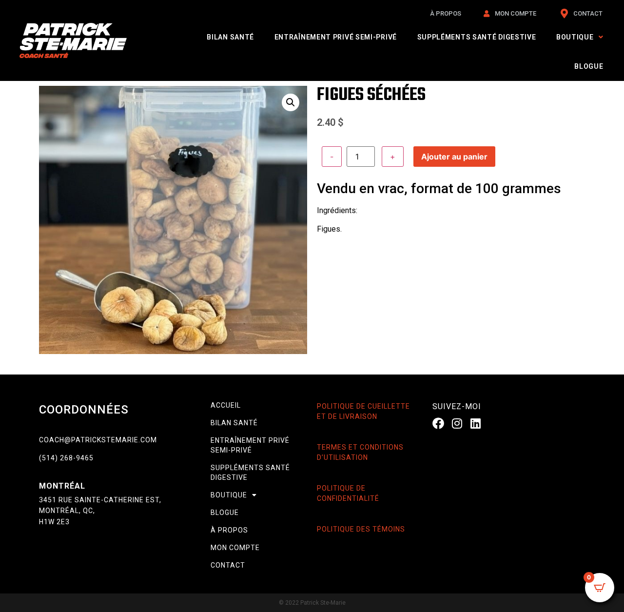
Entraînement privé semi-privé (335, 37)
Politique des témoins (361, 529)
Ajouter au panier (454, 156)
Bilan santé (230, 37)
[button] (290, 102)
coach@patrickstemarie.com (98, 440)
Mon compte (235, 548)
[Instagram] (457, 423)
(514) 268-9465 (66, 458)
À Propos (229, 530)
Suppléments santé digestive (476, 37)
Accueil (226, 405)
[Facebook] (438, 423)
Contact (228, 565)
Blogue (588, 66)
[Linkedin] (476, 423)
